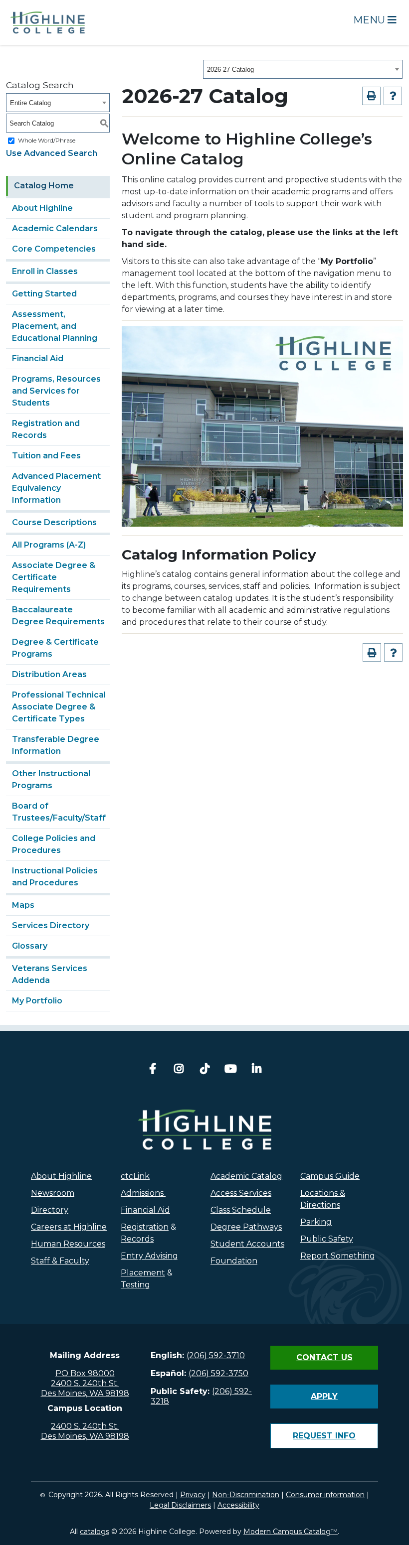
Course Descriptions (54, 522)
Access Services (240, 1193)
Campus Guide (330, 1176)
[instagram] (179, 1070)
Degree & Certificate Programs (55, 648)
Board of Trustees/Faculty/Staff (59, 812)
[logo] (204, 1129)
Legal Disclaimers (180, 1505)
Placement (143, 1272)
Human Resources (68, 1244)
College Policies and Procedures (53, 844)
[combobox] (303, 69)
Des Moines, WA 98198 (85, 1393)
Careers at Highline (69, 1227)
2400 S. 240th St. (85, 1383)
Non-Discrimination (245, 1494)
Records (137, 1239)
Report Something (337, 1256)
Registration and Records (46, 429)
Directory (49, 1210)
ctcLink (135, 1176)
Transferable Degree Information (55, 745)
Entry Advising (149, 1256)
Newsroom (52, 1193)
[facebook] (153, 1070)
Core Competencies (54, 249)
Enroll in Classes (45, 271)
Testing (135, 1284)
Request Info (324, 1435)
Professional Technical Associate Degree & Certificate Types (59, 706)
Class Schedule (240, 1210)
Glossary (29, 946)
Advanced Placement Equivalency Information (56, 488)
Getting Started (44, 293)
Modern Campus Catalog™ (290, 1531)
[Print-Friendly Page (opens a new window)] (371, 96)
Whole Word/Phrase (46, 140)
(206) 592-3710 (216, 1355)
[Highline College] (48, 21)
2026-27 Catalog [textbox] (230, 69)
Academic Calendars (55, 228)
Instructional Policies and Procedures (55, 876)
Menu (370, 20)
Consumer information (325, 1494)
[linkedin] (256, 1070)
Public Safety (326, 1239)
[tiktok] (204, 1070)
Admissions (143, 1193)
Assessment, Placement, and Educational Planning (54, 326)
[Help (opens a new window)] (393, 96)
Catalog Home (44, 185)
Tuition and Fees (46, 455)
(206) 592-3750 (218, 1373)
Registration (145, 1227)
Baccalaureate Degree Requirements (58, 615)
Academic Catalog (246, 1176)
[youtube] (230, 1070)
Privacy (192, 1494)
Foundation (233, 1260)
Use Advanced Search (51, 153)
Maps (23, 905)
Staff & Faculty (60, 1260)
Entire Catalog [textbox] (30, 103)
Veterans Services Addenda (49, 974)
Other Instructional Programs (51, 779)
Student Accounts (247, 1244)
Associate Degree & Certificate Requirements (53, 577)
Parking (316, 1222)
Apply (324, 1396)
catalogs (94, 1531)
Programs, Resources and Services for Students (56, 391)
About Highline (42, 208)
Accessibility (238, 1505)
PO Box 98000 (85, 1373)
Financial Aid (37, 358)
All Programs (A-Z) (49, 545)
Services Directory (50, 925)
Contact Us (324, 1357)
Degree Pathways (246, 1227)
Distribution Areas (49, 674)
